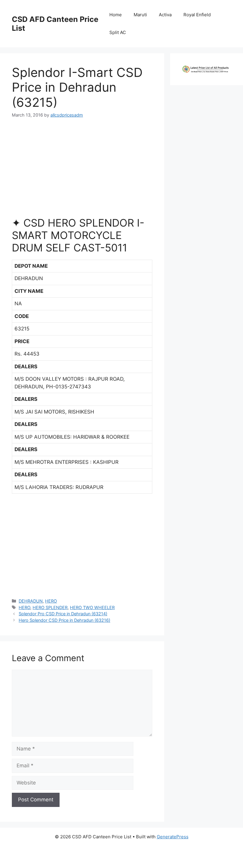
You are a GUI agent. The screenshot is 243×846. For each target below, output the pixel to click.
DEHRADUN (31, 600)
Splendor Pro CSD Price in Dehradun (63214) (63, 613)
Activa (165, 14)
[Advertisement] (82, 169)
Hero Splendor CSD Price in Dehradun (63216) (64, 620)
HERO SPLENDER (50, 607)
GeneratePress (172, 836)
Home (115, 14)
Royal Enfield (197, 14)
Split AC (117, 32)
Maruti (140, 14)
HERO (51, 600)
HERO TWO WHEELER (92, 607)
